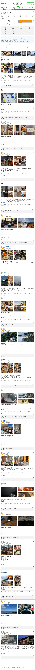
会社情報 (2, 667)
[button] (3, 53)
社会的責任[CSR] (12, 667)
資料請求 (23, 667)
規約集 (20, 667)
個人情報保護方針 (6, 667)
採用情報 (17, 667)
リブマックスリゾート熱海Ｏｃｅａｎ (6, 12)
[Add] (33, 12)
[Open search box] (2, 45)
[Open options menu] (33, 59)
